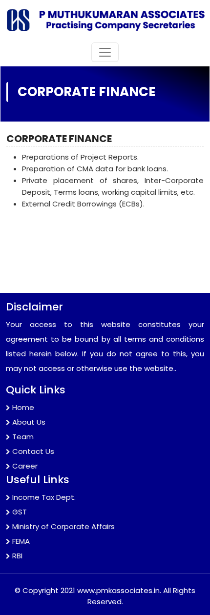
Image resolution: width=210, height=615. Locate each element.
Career (25, 466)
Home (23, 407)
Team (23, 436)
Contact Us (33, 451)
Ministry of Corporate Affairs (63, 526)
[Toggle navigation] (105, 52)
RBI (17, 556)
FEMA (21, 541)
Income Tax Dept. (44, 497)
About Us (28, 422)
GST (19, 512)
